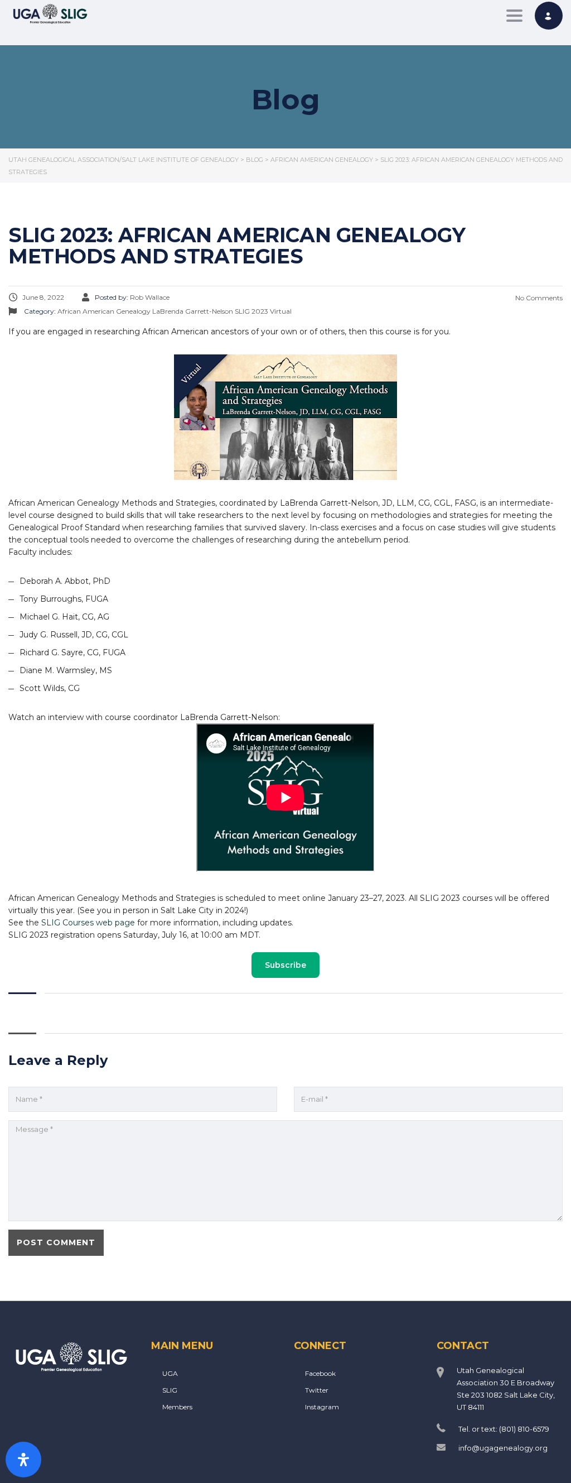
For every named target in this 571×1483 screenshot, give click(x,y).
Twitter (316, 1390)
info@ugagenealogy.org (503, 1447)
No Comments (538, 298)
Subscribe (285, 965)
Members (177, 1407)
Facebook (320, 1373)
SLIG (169, 1390)
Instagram (322, 1407)
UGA (170, 1373)
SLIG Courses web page (88, 923)
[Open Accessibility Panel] (23, 1459)
